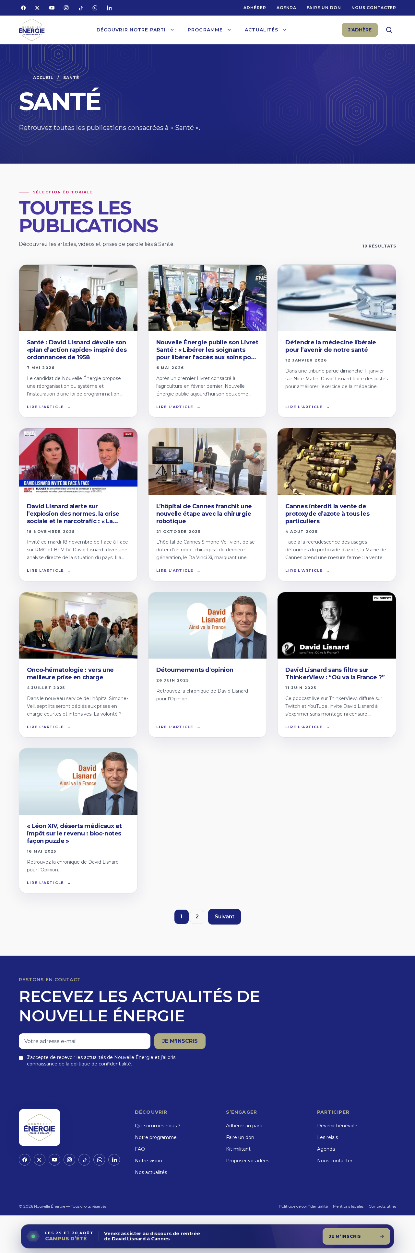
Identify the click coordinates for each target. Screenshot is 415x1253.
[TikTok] (80, 7)
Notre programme (156, 1137)
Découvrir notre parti (131, 30)
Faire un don (324, 7)
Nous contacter (373, 7)
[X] (37, 7)
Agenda (287, 7)
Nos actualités (151, 1172)
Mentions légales (348, 1206)
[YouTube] (51, 7)
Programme (205, 30)
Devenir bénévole (337, 1126)
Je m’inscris (180, 1041)
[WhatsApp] (94, 7)
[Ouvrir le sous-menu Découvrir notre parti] (172, 30)
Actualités (261, 30)
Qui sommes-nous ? (158, 1126)
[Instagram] (66, 7)
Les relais (327, 1137)
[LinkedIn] (108, 7)
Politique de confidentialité (303, 1206)
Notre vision (148, 1161)
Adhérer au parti (244, 1126)
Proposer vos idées (247, 1161)
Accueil (43, 77)
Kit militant (238, 1149)
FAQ (140, 1149)
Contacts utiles (382, 1206)
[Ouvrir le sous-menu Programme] (229, 30)
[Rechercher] (389, 30)
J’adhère (360, 30)
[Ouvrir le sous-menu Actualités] (284, 30)
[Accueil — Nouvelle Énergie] (32, 30)
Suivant (224, 917)
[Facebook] (23, 7)
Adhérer (254, 7)
